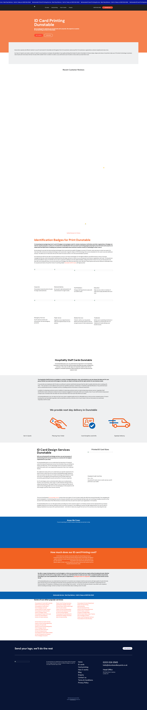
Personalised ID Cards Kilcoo (41, 606)
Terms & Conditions (85, 680)
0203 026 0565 (110, 662)
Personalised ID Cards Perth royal (43, 614)
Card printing (83, 667)
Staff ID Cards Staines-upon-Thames (86, 614)
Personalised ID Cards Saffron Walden (44, 632)
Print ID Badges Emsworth (41, 635)
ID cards (81, 664)
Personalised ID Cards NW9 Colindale (43, 603)
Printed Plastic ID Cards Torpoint (43, 609)
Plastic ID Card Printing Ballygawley (43, 626)
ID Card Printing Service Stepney (42, 634)
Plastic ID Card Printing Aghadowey (43, 623)
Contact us (82, 677)
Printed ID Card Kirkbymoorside (63, 611)
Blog (79, 672)
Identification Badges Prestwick (63, 615)
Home (80, 662)
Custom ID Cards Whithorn (41, 615)
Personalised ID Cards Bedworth (64, 614)
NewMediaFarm (73, 699)
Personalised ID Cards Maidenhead (85, 603)
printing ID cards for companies (82, 576)
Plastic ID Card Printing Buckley (63, 609)
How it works (83, 670)
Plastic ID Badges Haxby (41, 612)
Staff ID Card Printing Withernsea (85, 609)
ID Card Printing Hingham (62, 612)
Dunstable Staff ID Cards (70, 262)
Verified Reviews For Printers (73, 233)
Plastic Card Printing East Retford (85, 617)
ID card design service (54, 497)
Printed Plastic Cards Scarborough (64, 606)
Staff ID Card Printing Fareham (42, 604)
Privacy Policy (83, 683)
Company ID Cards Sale (40, 625)
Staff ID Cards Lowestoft (83, 611)
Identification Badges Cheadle (63, 604)
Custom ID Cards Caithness (41, 617)
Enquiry (81, 675)
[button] (38, 35)
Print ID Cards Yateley (61, 607)
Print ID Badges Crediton (83, 615)
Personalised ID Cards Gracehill (42, 611)
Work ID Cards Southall (61, 617)
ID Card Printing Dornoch (41, 631)
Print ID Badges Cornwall (41, 607)
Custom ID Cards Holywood (41, 629)
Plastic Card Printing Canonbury (63, 603)
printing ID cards (66, 560)
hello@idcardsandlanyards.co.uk (115, 665)
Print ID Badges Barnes (40, 628)
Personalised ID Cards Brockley (84, 618)
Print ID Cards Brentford (83, 607)
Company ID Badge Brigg (83, 612)
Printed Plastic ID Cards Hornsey (42, 621)
